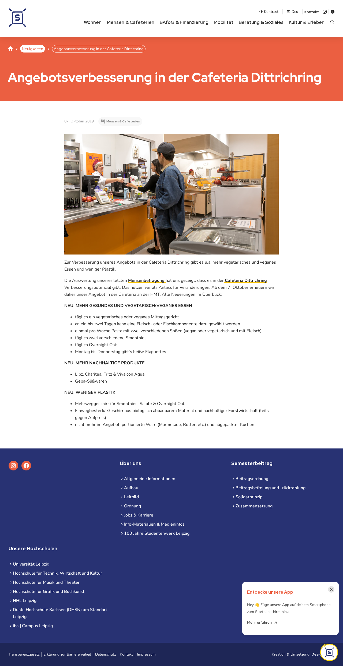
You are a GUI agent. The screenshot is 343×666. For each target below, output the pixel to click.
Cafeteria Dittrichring (245, 280)
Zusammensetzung (254, 506)
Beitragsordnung (252, 479)
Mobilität (223, 22)
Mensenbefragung (147, 280)
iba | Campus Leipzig (33, 626)
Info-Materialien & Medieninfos (154, 524)
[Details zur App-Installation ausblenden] (329, 652)
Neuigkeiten (32, 48)
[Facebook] (332, 11)
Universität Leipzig (31, 564)
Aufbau (131, 488)
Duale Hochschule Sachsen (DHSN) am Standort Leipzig (60, 613)
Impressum (146, 654)
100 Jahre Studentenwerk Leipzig (156, 533)
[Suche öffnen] (332, 22)
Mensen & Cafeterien (130, 22)
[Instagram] (325, 11)
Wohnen (93, 22)
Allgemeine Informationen (149, 479)
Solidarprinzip (249, 497)
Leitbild (131, 497)
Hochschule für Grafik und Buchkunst (48, 591)
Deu (295, 11)
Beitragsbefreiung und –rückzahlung (270, 488)
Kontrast (271, 11)
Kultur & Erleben (307, 22)
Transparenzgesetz (24, 654)
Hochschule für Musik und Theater (46, 582)
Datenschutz (105, 654)
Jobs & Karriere (138, 515)
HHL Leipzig (24, 601)
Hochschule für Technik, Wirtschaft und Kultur (57, 573)
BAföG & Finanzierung (184, 22)
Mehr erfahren (259, 622)
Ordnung (132, 506)
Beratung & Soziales (261, 22)
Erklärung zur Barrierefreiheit (67, 654)
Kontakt (311, 11)
